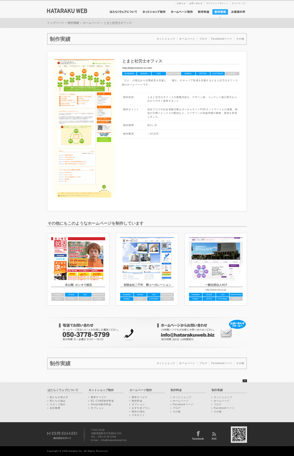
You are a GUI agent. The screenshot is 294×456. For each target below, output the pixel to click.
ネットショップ (166, 38)
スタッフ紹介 (58, 404)
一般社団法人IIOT (216, 284)
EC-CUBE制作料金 (102, 400)
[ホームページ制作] (182, 12)
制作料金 (137, 400)
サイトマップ (238, 3)
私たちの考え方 (59, 397)
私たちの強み (58, 400)
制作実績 (73, 22)
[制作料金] (203, 12)
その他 (240, 38)
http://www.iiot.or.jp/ (216, 289)
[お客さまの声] (238, 12)
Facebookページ (221, 38)
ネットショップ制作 (101, 390)
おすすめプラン (141, 408)
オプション (97, 408)
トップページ (55, 22)
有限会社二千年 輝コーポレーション (147, 284)
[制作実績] (220, 17)
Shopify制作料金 (101, 404)
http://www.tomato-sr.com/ (137, 68)
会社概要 (55, 408)
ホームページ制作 (141, 390)
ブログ (203, 38)
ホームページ (91, 22)
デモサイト (138, 415)
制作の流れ (138, 411)
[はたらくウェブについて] (124, 12)
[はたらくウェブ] (67, 12)
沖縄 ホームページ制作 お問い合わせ (197, 332)
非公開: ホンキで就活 (78, 284)
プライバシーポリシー (217, 3)
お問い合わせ (196, 3)
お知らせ (181, 3)
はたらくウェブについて (63, 390)
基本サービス (99, 397)
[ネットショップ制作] (154, 12)
